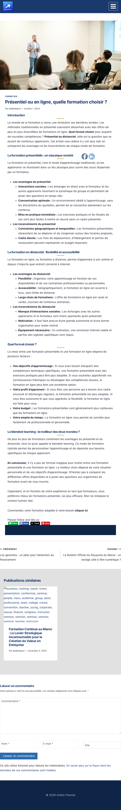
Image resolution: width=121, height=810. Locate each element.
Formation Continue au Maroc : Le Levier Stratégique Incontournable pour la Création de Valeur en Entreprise (30, 637)
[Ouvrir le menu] (113, 6)
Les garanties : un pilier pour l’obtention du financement (27, 554)
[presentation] (30, 604)
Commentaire (11, 701)
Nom (5, 743)
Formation (11, 96)
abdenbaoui (15, 108)
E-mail (48, 743)
